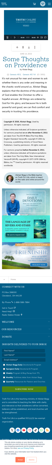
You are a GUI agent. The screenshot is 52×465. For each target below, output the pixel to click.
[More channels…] (47, 430)
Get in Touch (8, 308)
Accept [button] (20, 459)
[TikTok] (35, 430)
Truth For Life (4, 3)
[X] (12, 430)
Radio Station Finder (11, 315)
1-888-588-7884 (21, 302)
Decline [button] (31, 459)
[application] (26, 25)
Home (13, 279)
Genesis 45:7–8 (29, 74)
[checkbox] (23, 373)
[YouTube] (24, 430)
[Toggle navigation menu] (49, 3)
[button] (26, 25)
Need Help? (7, 311)
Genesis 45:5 (15, 74)
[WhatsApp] (41, 430)
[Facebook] (18, 430)
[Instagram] (29, 430)
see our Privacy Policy (26, 448)
